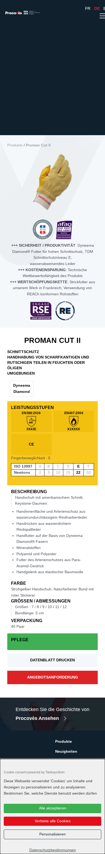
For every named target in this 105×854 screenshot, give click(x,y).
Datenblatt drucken (52, 660)
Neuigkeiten (66, 751)
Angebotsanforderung (52, 677)
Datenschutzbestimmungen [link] (52, 850)
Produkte (15, 145)
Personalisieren (52, 834)
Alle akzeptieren (52, 808)
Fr (87, 8)
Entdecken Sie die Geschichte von (52, 714)
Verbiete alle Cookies (53, 821)
